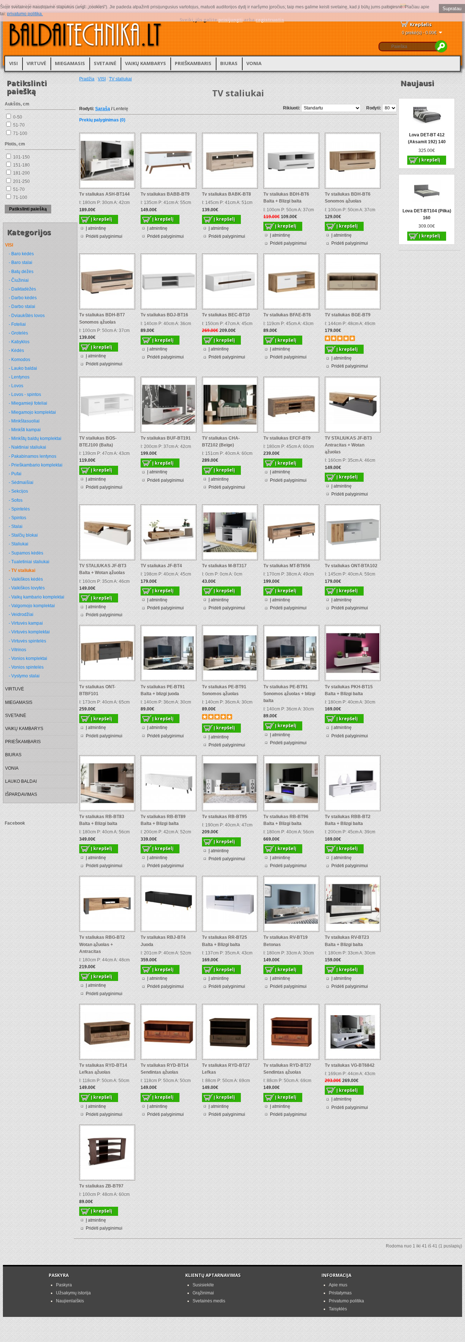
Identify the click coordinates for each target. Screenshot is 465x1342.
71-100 (20, 133)
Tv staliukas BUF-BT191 (166, 438)
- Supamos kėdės (26, 553)
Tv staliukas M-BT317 (224, 565)
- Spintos (17, 517)
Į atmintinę (96, 228)
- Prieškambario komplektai (35, 465)
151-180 (21, 165)
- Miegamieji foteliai (28, 403)
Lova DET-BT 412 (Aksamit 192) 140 (427, 138)
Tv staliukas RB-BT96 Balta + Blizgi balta (285, 820)
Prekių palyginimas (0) (102, 120)
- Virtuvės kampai (26, 623)
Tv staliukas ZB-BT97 (101, 1186)
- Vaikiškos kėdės (26, 579)
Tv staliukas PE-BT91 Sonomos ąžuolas (224, 690)
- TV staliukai (22, 570)
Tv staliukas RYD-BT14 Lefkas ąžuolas (103, 1069)
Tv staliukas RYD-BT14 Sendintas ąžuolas (165, 1069)
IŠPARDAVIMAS (21, 794)
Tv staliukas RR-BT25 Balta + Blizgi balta (224, 941)
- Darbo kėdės (23, 297)
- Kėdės (16, 350)
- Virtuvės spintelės (27, 641)
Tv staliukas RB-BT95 (224, 816)
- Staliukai (18, 543)
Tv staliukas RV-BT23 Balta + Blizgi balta (347, 941)
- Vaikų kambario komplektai (36, 597)
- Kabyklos (19, 341)
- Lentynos (19, 377)
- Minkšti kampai (25, 429)
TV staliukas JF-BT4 (161, 565)
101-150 (21, 157)
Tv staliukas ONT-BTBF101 (97, 690)
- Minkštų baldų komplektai (35, 438)
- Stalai (16, 526)
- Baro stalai (20, 262)
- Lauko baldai (23, 368)
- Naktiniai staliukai (27, 447)
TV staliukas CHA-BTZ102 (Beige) (221, 442)
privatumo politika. (25, 13)
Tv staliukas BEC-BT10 (226, 314)
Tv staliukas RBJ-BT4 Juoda (163, 941)
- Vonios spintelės (26, 667)
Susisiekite (203, 1284)
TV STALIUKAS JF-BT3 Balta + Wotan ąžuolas (102, 569)
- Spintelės (19, 509)
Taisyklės (338, 1308)
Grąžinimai (203, 1292)
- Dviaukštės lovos (27, 315)
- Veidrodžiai (21, 614)
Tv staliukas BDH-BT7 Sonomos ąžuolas (102, 318)
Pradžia (86, 78)
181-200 (21, 173)
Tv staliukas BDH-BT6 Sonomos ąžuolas (348, 198)
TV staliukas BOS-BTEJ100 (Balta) (98, 442)
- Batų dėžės (21, 271)
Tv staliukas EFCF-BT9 (287, 438)
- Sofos (16, 500)
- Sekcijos (18, 491)
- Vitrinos (17, 649)
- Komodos (19, 359)
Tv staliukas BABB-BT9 (165, 194)
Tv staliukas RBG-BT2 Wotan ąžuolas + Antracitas (102, 944)
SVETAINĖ (105, 63)
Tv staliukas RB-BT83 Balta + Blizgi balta (101, 820)
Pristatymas (340, 1292)
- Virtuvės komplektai (29, 631)
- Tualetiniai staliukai (29, 561)
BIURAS (229, 63)
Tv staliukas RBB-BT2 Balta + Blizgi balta (348, 820)
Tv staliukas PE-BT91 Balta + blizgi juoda (163, 690)
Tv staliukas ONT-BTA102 (351, 565)
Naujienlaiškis (70, 1300)
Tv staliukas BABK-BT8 (226, 194)
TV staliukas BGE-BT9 (348, 314)
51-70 (19, 125)
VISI (13, 63)
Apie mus (338, 1284)
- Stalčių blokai (23, 535)
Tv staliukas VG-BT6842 (350, 1065)
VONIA (254, 63)
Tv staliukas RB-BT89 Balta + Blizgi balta (163, 820)
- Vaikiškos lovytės (27, 587)
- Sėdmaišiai (21, 482)
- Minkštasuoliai (24, 421)
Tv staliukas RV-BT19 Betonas (285, 941)
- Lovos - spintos (25, 394)
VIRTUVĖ (36, 63)
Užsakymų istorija (73, 1292)
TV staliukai (120, 78)
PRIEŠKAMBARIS (193, 63)
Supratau (451, 8)
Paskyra (64, 1284)
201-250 (21, 181)
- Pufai (15, 473)
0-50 (17, 117)
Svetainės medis (209, 1300)
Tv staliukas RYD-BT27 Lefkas (226, 1069)
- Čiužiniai (19, 280)
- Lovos (16, 385)
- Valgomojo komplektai (32, 605)
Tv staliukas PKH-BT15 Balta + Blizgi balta (349, 690)
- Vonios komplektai (28, 658)
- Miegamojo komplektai (32, 412)
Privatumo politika (346, 1300)
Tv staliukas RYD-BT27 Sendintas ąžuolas (287, 1069)
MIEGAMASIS (70, 63)
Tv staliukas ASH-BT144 (104, 194)
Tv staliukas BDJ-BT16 (164, 314)
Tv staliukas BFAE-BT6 (287, 314)
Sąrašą (102, 108)
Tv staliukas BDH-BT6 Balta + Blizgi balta (286, 198)
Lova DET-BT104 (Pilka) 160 (427, 214)
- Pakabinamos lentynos (32, 456)
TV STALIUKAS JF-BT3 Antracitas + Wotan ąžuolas (348, 445)
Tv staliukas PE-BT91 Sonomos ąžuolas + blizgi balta (289, 693)
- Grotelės (18, 333)
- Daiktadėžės (22, 289)
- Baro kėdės (21, 253)
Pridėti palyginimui (104, 236)
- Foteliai (17, 324)
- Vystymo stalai (24, 675)
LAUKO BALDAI (21, 781)
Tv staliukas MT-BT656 (286, 565)
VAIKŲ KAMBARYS (145, 63)
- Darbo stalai (22, 306)
